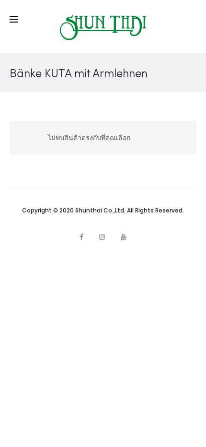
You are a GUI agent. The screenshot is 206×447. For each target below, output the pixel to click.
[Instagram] (102, 237)
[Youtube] (123, 237)
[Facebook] (81, 237)
